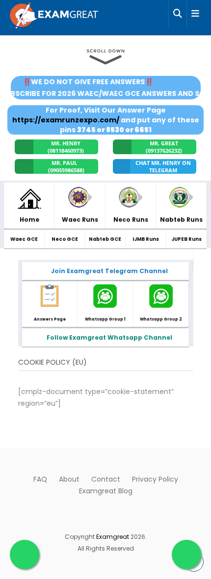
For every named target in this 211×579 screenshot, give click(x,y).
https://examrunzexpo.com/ (65, 120)
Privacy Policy (155, 479)
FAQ (40, 479)
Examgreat (112, 537)
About (69, 479)
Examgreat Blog (105, 490)
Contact (105, 479)
